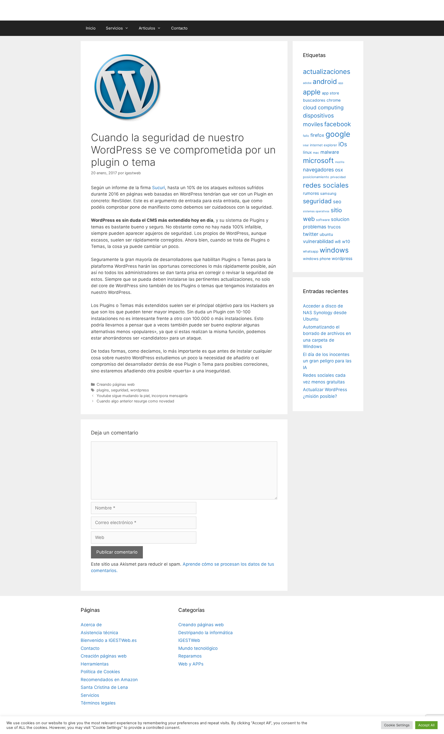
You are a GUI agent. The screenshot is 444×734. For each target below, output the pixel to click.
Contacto (179, 28)
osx (339, 169)
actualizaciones (326, 71)
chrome (334, 100)
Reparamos (190, 656)
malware (329, 152)
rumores (311, 193)
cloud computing (323, 107)
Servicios (114, 28)
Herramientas (95, 664)
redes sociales (326, 185)
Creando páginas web (116, 384)
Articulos (147, 28)
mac (316, 152)
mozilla (339, 162)
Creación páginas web (104, 656)
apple (312, 92)
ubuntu (326, 234)
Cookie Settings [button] (397, 725)
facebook (337, 124)
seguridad (119, 390)
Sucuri (158, 187)
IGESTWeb (189, 640)
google (338, 134)
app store (330, 93)
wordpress (139, 390)
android (325, 81)
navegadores (318, 170)
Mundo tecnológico (198, 648)
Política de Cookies (100, 671)
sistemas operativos (316, 211)
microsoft (318, 160)
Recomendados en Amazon (109, 679)
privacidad (338, 177)
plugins (103, 390)
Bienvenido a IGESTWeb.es (109, 640)
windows (334, 250)
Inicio (91, 28)
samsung (328, 193)
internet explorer (323, 145)
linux (307, 152)
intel (306, 145)
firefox (317, 135)
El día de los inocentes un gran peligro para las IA (327, 361)
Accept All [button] (426, 725)
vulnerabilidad (318, 241)
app (340, 83)
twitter (310, 234)
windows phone (316, 258)
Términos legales (98, 703)
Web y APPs (190, 664)
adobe (307, 83)
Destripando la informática (205, 632)
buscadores (314, 100)
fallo (306, 136)
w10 (346, 241)
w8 (338, 241)
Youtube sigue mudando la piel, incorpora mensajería (142, 395)
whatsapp (310, 251)
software (323, 220)
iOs (342, 144)
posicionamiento (316, 177)
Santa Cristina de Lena (104, 687)
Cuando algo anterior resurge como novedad (135, 401)
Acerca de (91, 624)
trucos (334, 226)
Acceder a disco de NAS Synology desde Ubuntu (325, 312)
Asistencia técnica (99, 632)
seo (337, 202)
